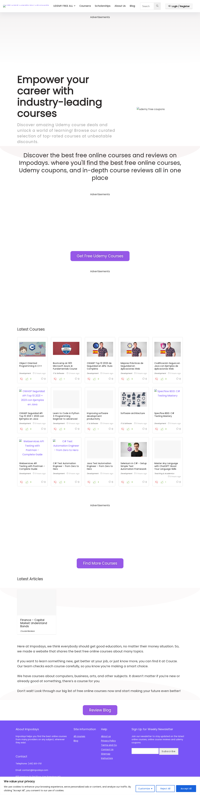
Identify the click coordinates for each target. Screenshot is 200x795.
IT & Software (58, 373)
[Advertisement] (100, 41)
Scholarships (102, 6)
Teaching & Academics (164, 473)
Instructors (107, 758)
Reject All (165, 788)
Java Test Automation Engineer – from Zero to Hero (100, 466)
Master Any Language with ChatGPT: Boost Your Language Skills (166, 466)
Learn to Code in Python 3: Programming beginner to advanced (66, 416)
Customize (144, 788)
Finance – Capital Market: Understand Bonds (33, 623)
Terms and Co (109, 745)
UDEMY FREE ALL (63, 6)
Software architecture (133, 413)
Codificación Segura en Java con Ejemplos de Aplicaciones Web (167, 366)
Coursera (85, 6)
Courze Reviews (27, 631)
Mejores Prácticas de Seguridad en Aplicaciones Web (132, 366)
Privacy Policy (108, 740)
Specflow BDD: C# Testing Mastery (164, 415)
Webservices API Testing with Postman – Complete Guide (32, 466)
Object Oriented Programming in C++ (30, 365)
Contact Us (107, 749)
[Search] (157, 6)
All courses (79, 736)
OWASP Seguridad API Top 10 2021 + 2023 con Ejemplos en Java (31, 416)
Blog (132, 6)
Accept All (186, 788)
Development (25, 373)
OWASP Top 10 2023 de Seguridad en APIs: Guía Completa (99, 366)
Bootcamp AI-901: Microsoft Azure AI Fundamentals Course (65, 366)
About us (106, 736)
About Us (120, 6)
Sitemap (105, 753)
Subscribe (169, 751)
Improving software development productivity (97, 416)
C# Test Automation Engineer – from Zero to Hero (66, 466)
